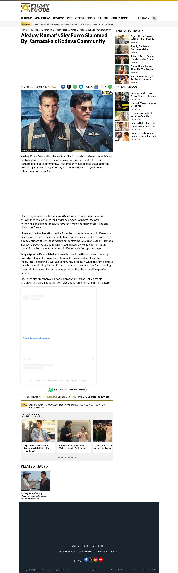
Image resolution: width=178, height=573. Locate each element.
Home (28, 18)
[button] (59, 457)
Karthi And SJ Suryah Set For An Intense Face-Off (142, 79)
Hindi (101, 546)
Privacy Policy (131, 570)
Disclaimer (143, 570)
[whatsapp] (75, 87)
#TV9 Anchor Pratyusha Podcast (49, 24)
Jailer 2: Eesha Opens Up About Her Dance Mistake (107, 446)
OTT (69, 18)
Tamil (93, 546)
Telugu (84, 546)
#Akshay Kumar (36, 405)
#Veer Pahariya (36, 408)
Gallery (103, 18)
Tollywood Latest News (43, 570)
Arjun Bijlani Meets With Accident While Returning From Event (36, 448)
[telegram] (81, 87)
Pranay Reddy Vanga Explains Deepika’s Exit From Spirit (143, 135)
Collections (119, 18)
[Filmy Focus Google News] (96, 87)
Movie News (42, 18)
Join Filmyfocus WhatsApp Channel (69, 390)
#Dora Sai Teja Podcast (103, 24)
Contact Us (153, 570)
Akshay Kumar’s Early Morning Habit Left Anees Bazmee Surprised (33, 496)
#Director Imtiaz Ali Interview (78, 24)
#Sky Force (101, 405)
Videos (79, 18)
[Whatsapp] (51, 390)
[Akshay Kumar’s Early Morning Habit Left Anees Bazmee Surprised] (35, 481)
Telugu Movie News (67, 551)
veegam (93, 570)
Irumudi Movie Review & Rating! (143, 104)
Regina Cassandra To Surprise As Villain (142, 114)
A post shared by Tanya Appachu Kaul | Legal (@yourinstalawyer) (59, 380)
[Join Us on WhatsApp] (110, 87)
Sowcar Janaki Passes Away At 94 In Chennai (143, 94)
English (142, 18)
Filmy (73, 396)
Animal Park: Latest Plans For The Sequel (142, 68)
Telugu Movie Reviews (61, 570)
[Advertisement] (167, 69)
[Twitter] (69, 87)
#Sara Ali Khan (86, 405)
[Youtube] (101, 559)
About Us (120, 570)
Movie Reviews (87, 551)
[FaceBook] (63, 87)
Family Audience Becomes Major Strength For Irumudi (72, 446)
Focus (91, 18)
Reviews (58, 18)
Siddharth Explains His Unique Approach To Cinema (143, 125)
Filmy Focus (50, 87)
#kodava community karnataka (62, 405)
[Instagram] (96, 559)
